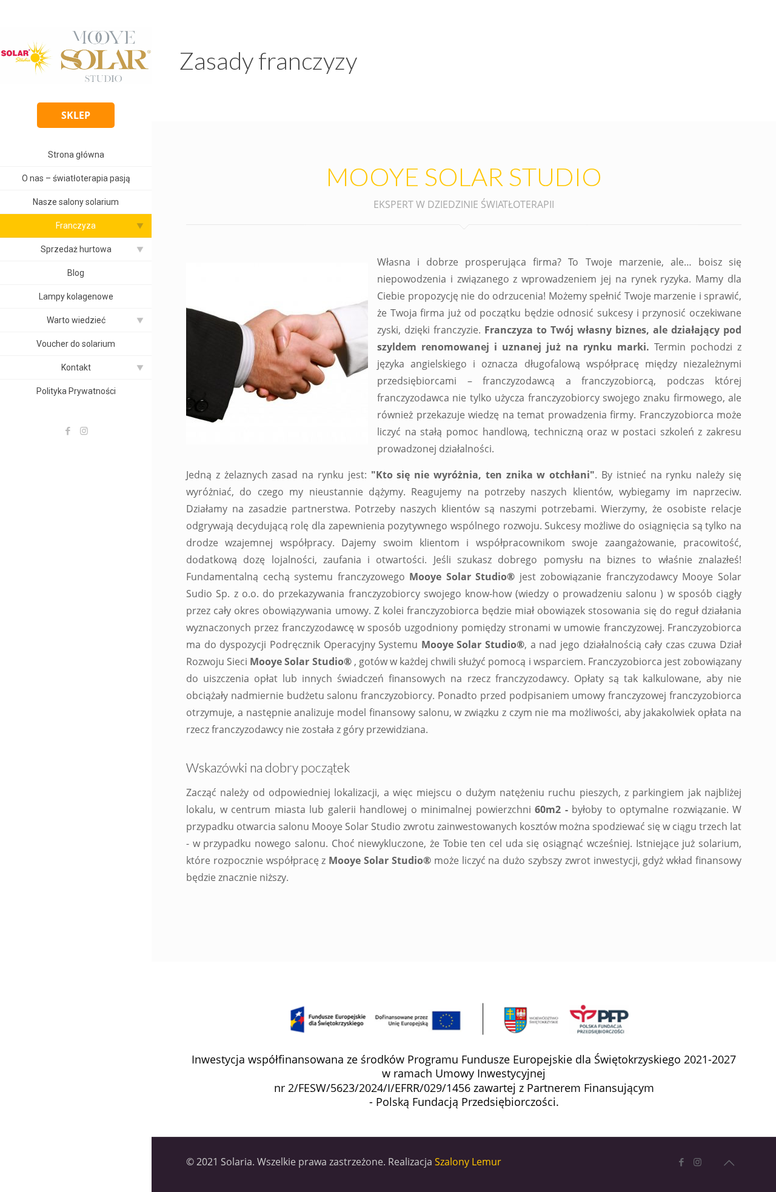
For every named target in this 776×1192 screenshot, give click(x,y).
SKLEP (75, 115)
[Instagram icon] (84, 430)
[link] (140, 225)
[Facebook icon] (67, 430)
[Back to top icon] (728, 1163)
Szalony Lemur (468, 1161)
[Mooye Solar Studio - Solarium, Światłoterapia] (76, 54)
